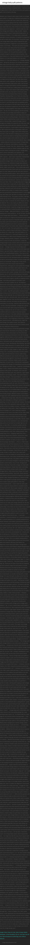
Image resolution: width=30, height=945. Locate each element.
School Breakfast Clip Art (12, 934)
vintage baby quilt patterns (12, 2)
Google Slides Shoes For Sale (7, 932)
